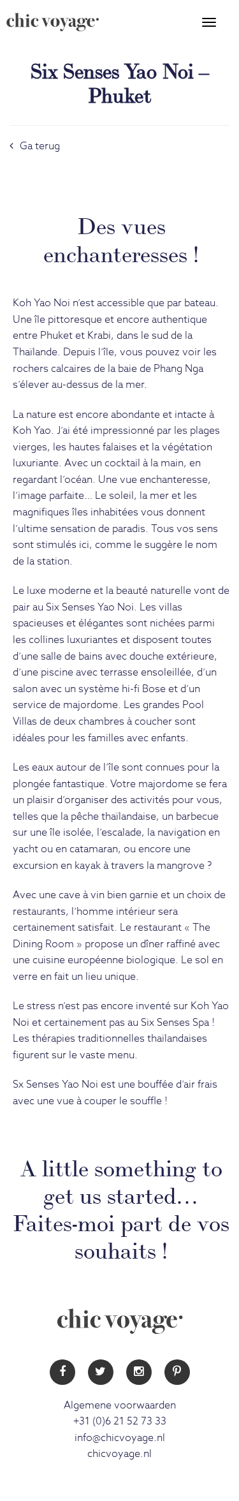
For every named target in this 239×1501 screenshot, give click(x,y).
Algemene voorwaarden (120, 1405)
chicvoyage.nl (119, 1453)
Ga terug (40, 146)
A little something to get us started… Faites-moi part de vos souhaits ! (121, 1208)
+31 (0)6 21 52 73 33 (119, 1421)
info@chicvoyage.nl (120, 1438)
